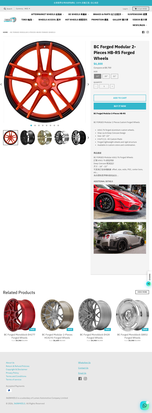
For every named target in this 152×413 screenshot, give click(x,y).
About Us (10, 362)
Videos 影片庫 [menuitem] (140, 19)
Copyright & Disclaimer (16, 369)
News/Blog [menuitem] (139, 25)
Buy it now (120, 106)
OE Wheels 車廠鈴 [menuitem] (77, 14)
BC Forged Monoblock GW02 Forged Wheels (132, 336)
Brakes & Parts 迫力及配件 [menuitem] (107, 14)
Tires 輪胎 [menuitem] (26, 19)
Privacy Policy (12, 372)
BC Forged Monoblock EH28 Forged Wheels (95, 336)
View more (142, 292)
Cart (142, 9)
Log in (125, 9)
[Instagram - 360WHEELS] (147, 32)
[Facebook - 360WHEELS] (143, 32)
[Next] (88, 84)
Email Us (82, 373)
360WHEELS (19, 403)
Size (96, 72)
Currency (19, 8)
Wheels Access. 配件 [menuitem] (49, 19)
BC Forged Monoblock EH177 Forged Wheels (19, 336)
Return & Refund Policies (17, 366)
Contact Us (83, 368)
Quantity (98, 82)
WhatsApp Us (84, 362)
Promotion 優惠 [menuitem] (99, 19)
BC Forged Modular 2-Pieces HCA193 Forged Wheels (57, 336)
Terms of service (13, 379)
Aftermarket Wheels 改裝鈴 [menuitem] (46, 14)
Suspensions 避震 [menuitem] (137, 14)
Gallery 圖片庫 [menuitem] (120, 19)
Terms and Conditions (16, 376)
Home (5, 32)
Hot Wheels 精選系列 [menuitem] (76, 19)
